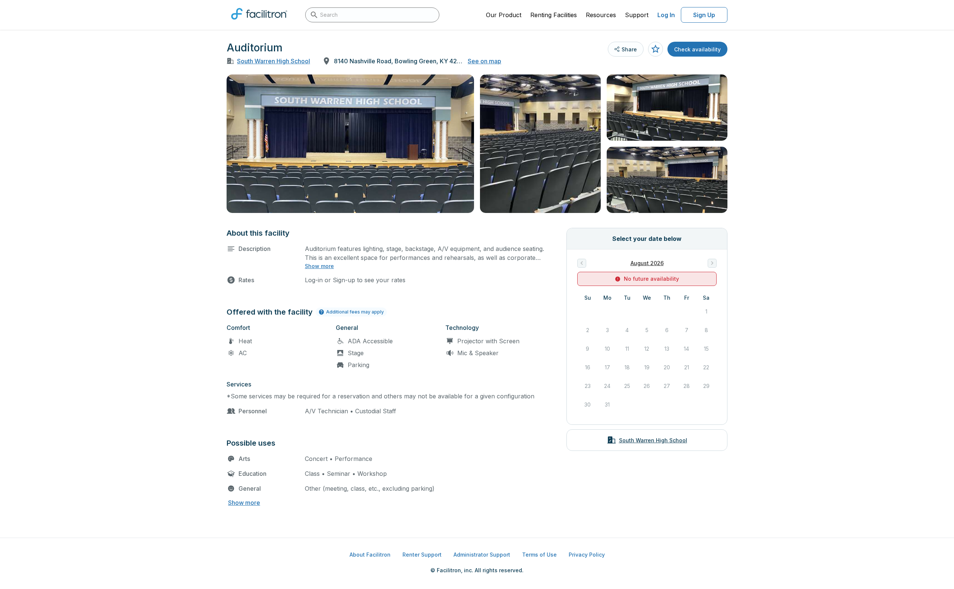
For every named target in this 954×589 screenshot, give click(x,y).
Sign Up (704, 15)
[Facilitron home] (259, 22)
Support (636, 15)
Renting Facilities (553, 15)
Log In (666, 15)
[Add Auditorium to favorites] (655, 49)
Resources (601, 15)
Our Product (503, 15)
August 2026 (647, 263)
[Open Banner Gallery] (350, 143)
